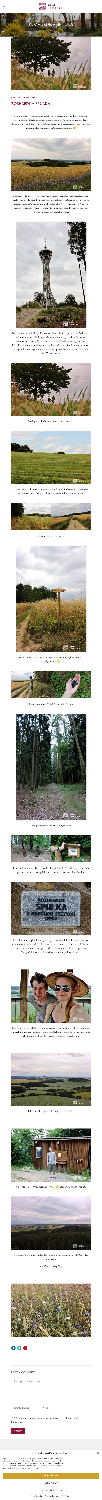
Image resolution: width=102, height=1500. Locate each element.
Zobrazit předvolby (51, 1490)
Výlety (33, 97)
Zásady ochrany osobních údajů (57, 1496)
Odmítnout (51, 1483)
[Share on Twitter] (19, 1349)
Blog (27, 97)
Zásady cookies (37, 1496)
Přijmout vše (51, 1476)
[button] (98, 1453)
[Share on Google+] (25, 1349)
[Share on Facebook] (13, 1349)
